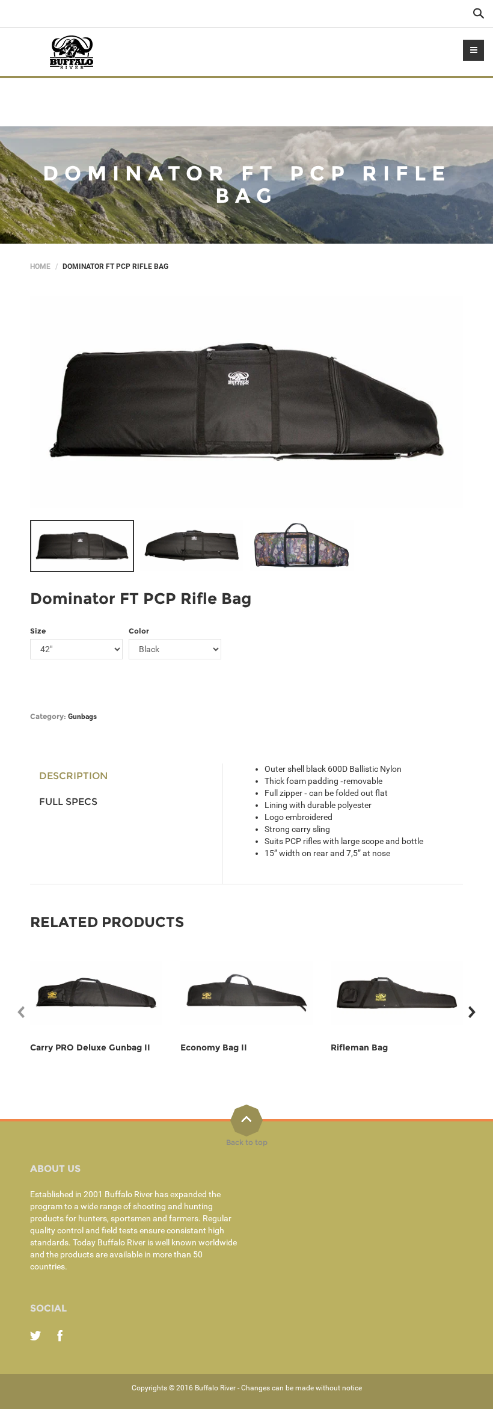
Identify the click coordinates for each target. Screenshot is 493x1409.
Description (73, 776)
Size (38, 630)
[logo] (72, 52)
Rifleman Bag (359, 1047)
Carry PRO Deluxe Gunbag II (90, 1047)
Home (40, 266)
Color (139, 630)
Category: (48, 716)
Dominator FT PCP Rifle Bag (140, 598)
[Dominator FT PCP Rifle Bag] (246, 402)
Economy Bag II (213, 1047)
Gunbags (82, 716)
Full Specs (68, 801)
